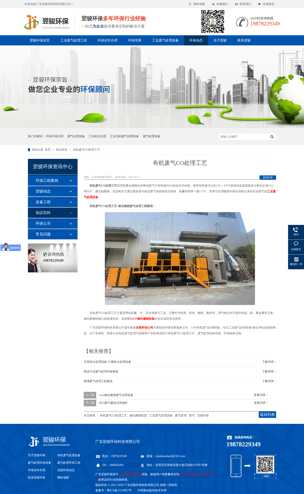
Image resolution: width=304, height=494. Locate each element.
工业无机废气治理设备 (124, 136)
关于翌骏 (220, 40)
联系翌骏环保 (36, 477)
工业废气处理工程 (73, 40)
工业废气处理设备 (165, 40)
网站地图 (199, 4)
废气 (192, 415)
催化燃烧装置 (138, 415)
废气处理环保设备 (39, 462)
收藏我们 (222, 4)
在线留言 (268, 4)
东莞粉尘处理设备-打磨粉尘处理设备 (107, 361)
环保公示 (43, 223)
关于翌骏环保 (36, 455)
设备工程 (43, 202)
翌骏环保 (203, 415)
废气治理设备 (76, 136)
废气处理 (181, 415)
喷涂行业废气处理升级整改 (101, 371)
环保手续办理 (54, 136)
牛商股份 (143, 490)
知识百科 (62, 149)
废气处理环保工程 (68, 462)
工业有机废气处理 (102, 177)
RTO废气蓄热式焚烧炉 (113, 402)
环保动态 (196, 40)
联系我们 (245, 4)
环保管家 (134, 40)
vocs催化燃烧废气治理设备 (116, 395)
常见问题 (43, 234)
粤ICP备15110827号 (119, 490)
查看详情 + (261, 395)
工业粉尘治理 (97, 136)
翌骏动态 (43, 191)
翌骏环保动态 (66, 470)
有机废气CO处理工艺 (86, 149)
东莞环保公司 (144, 327)
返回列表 (268, 177)
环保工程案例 (47, 180)
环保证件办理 (107, 40)
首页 (48, 149)
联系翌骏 (244, 40)
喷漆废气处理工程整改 (98, 381)
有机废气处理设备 (68, 455)
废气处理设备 (151, 136)
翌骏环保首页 (40, 40)
